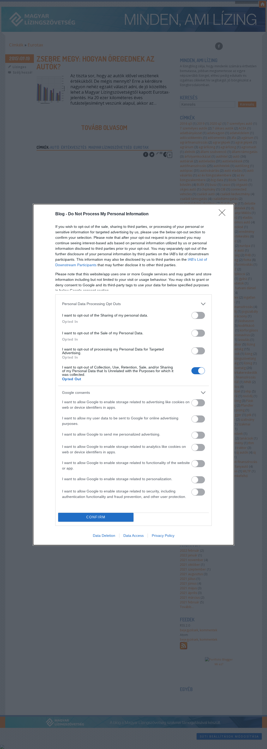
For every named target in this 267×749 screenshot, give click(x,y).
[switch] (198, 315)
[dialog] (133, 374)
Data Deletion (104, 535)
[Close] (224, 214)
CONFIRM (96, 517)
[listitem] (133, 304)
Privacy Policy (163, 535)
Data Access (133, 535)
